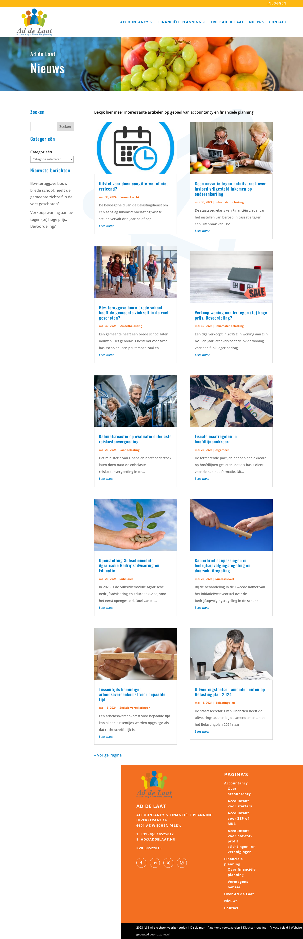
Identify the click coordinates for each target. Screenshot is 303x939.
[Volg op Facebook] (141, 863)
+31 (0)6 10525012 (157, 834)
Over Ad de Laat (227, 22)
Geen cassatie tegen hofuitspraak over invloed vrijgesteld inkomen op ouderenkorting (230, 188)
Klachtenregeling (255, 928)
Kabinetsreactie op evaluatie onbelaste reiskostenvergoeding (135, 439)
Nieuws (256, 22)
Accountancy (134, 22)
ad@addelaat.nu (158, 839)
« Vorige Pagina (108, 755)
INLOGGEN (276, 3)
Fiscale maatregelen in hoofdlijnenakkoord (216, 439)
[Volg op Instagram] (182, 863)
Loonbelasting (130, 450)
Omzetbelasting (131, 326)
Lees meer (106, 225)
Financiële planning (179, 22)
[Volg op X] (168, 863)
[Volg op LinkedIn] (155, 863)
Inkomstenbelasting (229, 202)
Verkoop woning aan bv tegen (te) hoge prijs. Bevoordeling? (51, 219)
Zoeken (65, 126)
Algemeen (222, 450)
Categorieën (41, 152)
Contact (277, 22)
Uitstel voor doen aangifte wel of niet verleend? (133, 186)
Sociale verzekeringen (135, 708)
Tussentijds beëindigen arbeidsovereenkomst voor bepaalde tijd (132, 694)
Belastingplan (225, 703)
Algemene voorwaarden (224, 928)
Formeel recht (129, 197)
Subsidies (126, 579)
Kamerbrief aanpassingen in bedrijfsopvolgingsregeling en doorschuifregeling (223, 565)
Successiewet (224, 579)
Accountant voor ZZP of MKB (238, 818)
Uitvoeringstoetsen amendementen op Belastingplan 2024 (230, 692)
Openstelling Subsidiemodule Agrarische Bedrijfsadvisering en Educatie (129, 565)
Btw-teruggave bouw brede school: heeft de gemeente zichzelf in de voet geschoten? (134, 312)
